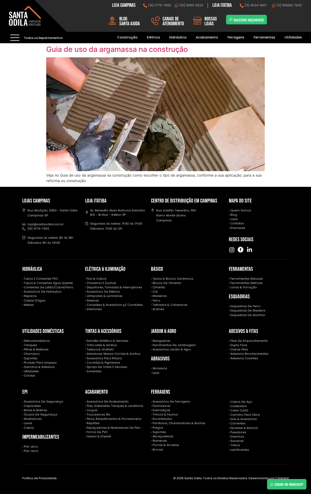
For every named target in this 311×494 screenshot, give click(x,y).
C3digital (282, 478)
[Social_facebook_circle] (240, 250)
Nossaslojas (210, 21)
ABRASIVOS (160, 358)
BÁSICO (157, 269)
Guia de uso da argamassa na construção (117, 49)
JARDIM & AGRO (163, 331)
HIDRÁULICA (32, 269)
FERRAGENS (160, 392)
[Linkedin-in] (249, 250)
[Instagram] (232, 250)
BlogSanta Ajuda (129, 21)
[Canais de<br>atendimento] (155, 20)
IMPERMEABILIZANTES (40, 437)
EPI (25, 392)
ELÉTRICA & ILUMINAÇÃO (105, 269)
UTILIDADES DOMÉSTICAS (43, 331)
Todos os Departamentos (43, 38)
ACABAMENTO (96, 392)
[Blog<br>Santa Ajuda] (112, 20)
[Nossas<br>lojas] (197, 20)
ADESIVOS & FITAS (243, 331)
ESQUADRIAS (239, 296)
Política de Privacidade (39, 478)
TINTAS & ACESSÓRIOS (103, 331)
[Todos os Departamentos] (14, 37)
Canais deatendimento (173, 21)
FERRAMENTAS (241, 269)
